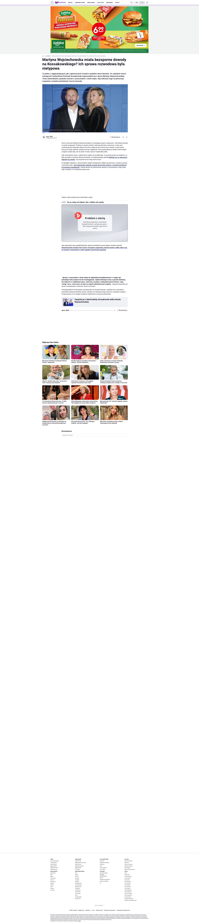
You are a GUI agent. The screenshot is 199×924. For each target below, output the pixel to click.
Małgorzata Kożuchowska (80, 862)
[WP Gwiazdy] (61, 2)
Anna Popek (102, 869)
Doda (101, 866)
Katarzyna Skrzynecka (104, 862)
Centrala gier (77, 893)
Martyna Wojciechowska (130, 869)
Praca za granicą (128, 895)
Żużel (76, 895)
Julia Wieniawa (53, 862)
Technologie (52, 878)
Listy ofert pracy (128, 896)
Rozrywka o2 (77, 898)
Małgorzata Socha (54, 867)
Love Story (100, 2)
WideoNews (109, 2)
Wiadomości (53, 873)
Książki (76, 874)
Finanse (52, 879)
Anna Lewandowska (54, 860)
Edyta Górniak (78, 860)
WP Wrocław (77, 891)
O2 (100, 883)
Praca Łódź (127, 879)
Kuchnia (77, 876)
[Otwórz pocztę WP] (131, 2)
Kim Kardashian (103, 867)
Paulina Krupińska (128, 860)
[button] (136, 2)
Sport (51, 874)
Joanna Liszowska (128, 864)
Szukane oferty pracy (129, 898)
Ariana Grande (53, 864)
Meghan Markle (53, 866)
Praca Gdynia (127, 888)
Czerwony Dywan (80, 2)
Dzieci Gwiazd (91, 2)
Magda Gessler (78, 867)
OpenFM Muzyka (103, 876)
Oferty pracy (127, 874)
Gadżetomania (78, 886)
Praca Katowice (128, 891)
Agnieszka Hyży (53, 869)
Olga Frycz (127, 862)
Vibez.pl (101, 877)
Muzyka (70, 2)
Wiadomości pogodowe (105, 879)
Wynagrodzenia (78, 896)
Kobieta (52, 883)
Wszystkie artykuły (104, 873)
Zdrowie (52, 885)
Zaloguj (142, 2)
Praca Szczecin (128, 886)
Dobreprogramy (78, 883)
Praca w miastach (128, 893)
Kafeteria (77, 881)
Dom (76, 873)
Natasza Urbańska (128, 866)
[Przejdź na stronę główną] (52, 3)
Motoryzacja (53, 881)
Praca (51, 886)
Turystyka (77, 879)
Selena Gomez (78, 864)
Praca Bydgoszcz (128, 890)
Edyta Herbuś (127, 867)
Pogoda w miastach (104, 881)
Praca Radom (127, 885)
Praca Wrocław (128, 881)
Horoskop (77, 878)
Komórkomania (78, 885)
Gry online (52, 890)
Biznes (51, 876)
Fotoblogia (77, 888)
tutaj (80, 920)
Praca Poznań (128, 883)
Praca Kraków (127, 878)
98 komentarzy (116, 137)
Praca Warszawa (128, 876)
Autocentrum (78, 890)
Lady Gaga (77, 869)
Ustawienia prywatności (123, 910)
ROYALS (117, 2)
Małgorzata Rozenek (79, 866)
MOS (51, 136)
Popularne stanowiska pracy (131, 900)
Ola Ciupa (102, 860)
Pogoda (52, 888)
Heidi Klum (102, 864)
